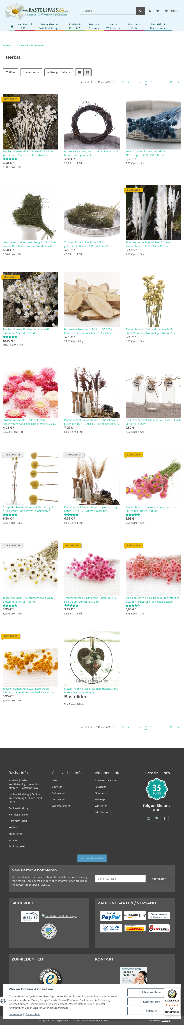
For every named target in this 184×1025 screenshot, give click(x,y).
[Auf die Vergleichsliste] (43, 100)
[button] (150, 11)
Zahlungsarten (17, 846)
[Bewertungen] (10, 159)
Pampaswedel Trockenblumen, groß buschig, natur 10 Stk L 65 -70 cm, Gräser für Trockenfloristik (91, 509)
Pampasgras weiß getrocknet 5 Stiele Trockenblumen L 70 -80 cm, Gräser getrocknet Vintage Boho (148, 244)
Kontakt (13, 827)
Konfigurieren (151, 1001)
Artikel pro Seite (57, 72)
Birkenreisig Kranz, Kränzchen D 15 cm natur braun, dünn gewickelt (91, 153)
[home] (12, 26)
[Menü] (178, 989)
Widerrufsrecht (61, 805)
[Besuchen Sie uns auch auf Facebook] (165, 818)
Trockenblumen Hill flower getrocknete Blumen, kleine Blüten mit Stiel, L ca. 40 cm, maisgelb (29, 690)
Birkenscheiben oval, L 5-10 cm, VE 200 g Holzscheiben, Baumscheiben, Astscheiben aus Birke (90, 331)
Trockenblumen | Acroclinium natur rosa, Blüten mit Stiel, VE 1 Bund (151, 509)
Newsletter (101, 793)
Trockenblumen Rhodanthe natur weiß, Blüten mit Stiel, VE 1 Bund (26, 331)
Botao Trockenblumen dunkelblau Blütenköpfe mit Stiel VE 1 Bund (146, 153)
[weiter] (178, 82)
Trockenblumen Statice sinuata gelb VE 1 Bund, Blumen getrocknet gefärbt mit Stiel (151, 331)
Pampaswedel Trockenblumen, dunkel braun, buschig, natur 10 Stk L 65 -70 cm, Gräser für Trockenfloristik (91, 422)
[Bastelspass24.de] (37, 11)
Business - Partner (106, 780)
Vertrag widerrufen (92, 858)
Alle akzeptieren (152, 992)
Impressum (58, 799)
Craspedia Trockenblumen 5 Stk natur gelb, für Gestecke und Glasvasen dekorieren (29, 509)
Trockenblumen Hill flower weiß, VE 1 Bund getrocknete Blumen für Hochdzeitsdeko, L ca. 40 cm (30, 153)
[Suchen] (140, 11)
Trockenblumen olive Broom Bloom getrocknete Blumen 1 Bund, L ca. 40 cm (88, 244)
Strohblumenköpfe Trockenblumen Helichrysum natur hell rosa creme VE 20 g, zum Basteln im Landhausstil (29, 422)
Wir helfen (101, 805)
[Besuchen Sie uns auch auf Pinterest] (156, 818)
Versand (14, 840)
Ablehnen (152, 1010)
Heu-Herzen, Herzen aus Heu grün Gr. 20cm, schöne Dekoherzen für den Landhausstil (29, 244)
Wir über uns (103, 812)
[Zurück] (117, 82)
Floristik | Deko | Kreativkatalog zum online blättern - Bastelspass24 (24, 784)
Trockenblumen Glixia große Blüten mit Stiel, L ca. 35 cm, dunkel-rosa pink (91, 599)
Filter (11, 72)
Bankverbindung (19, 808)
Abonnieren (159, 878)
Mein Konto (15, 833)
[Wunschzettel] (158, 11)
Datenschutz (59, 793)
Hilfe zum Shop (18, 821)
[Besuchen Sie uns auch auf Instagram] (148, 818)
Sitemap (100, 799)
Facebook (100, 786)
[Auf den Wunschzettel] (52, 100)
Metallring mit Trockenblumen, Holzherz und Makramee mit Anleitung (91, 690)
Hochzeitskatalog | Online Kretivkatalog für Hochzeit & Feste (25, 798)
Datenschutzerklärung (74, 877)
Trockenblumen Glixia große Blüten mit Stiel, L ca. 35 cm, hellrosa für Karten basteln (152, 599)
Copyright (57, 786)
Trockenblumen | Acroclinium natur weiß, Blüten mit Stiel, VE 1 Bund (28, 599)
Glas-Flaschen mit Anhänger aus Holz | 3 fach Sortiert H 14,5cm (153, 421)
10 (163, 82)
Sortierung (29, 72)
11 (171, 82)
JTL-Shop (165, 1020)
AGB (54, 780)
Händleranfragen (19, 814)
